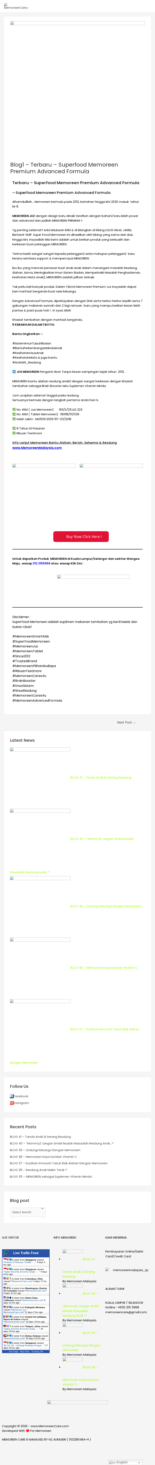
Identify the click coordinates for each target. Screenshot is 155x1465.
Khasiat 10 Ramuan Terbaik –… (19, 1262)
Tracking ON (37, 1351)
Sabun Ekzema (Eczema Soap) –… (21, 1272)
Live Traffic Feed (26, 1253)
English (122, 1462)
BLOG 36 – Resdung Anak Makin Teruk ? (38, 1170)
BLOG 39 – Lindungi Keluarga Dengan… (24, 1345)
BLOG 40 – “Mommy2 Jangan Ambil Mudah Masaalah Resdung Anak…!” (62, 1143)
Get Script (13, 1351)
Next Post (126, 722)
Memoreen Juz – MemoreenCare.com (15, 1311)
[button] (81, 536)
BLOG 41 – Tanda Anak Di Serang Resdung (40, 1137)
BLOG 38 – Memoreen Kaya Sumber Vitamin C (43, 1157)
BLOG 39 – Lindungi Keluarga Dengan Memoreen (45, 1150)
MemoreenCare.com (22, 1281)
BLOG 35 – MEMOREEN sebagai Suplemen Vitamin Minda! (51, 1177)
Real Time (24, 1351)
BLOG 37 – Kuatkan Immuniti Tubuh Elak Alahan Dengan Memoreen (59, 1163)
